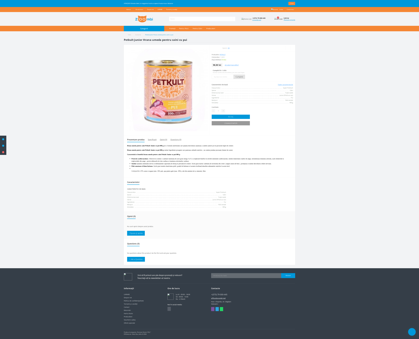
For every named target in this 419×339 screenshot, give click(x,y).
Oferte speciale (129, 323)
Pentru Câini (197, 28)
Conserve (138, 35)
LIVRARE (159, 9)
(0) (229, 48)
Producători (128, 317)
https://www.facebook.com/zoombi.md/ (169, 309)
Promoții (172, 28)
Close (292, 3)
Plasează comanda (289, 20)
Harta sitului (128, 313)
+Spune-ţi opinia (136, 233)
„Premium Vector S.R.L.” (144, 332)
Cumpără (239, 77)
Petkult (223, 55)
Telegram (217, 309)
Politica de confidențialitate (134, 301)
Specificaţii (152, 139)
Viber (212, 309)
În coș (230, 117)
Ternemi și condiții (171, 9)
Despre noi (150, 9)
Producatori (210, 28)
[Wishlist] (287, 48)
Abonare (288, 275)
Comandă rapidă (230, 123)
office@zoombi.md (218, 298)
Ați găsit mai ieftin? (232, 65)
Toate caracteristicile (285, 85)
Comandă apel (256, 20)
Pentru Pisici (184, 28)
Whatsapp (221, 309)
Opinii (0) (163, 139)
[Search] (233, 19)
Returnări (127, 310)
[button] (3, 152)
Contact (126, 307)
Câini (129, 35)
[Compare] (292, 48)
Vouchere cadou (130, 320)
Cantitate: (215, 107)
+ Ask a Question (136, 259)
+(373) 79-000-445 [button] (219, 294)
